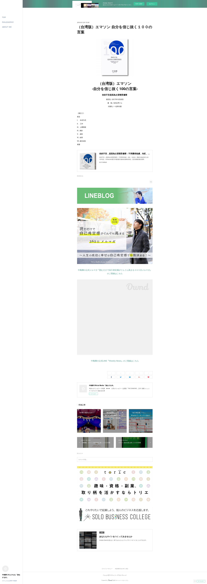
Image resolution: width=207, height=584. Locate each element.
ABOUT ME (7, 27)
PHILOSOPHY (8, 22)
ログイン (152, 4)
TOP (4, 17)
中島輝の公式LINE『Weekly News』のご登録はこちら (115, 360)
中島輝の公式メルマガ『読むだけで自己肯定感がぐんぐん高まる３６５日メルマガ (114, 270)
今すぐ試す (138, 4)
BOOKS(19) (80, 176)
